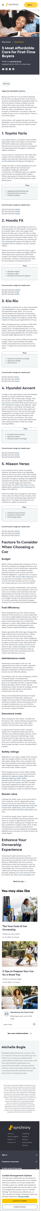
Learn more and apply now (24, 875)
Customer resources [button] (10, 1162)
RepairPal (17, 696)
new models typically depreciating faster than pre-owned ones (20, 805)
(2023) (16, 377)
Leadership (25, 1133)
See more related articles (18, 1033)
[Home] (12, 4)
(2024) (17, 531)
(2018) (17, 214)
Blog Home (6, 42)
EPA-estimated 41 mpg (10, 405)
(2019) (17, 211)
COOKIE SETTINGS (20, 1207)
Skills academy (27, 1142)
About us (10, 1133)
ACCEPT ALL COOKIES (20, 1201)
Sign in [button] (4, 1155)
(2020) (17, 209)
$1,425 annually (8, 685)
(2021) (17, 381)
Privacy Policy (23, 1196)
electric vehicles (28, 627)
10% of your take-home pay (22, 577)
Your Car (6, 84)
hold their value (22, 810)
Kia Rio (7, 307)
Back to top (18, 881)
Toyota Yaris (10, 140)
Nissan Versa (17, 472)
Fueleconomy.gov (19, 647)
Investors (11, 1142)
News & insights (13, 1136)
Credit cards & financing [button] (12, 1168)
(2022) (17, 379)
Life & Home (19, 42)
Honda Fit (12, 227)
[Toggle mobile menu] (3, 5)
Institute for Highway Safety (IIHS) (15, 776)
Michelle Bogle (15, 61)
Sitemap (25, 1145)
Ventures (25, 1139)
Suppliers (25, 1136)
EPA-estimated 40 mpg (13, 161)
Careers (10, 1139)
